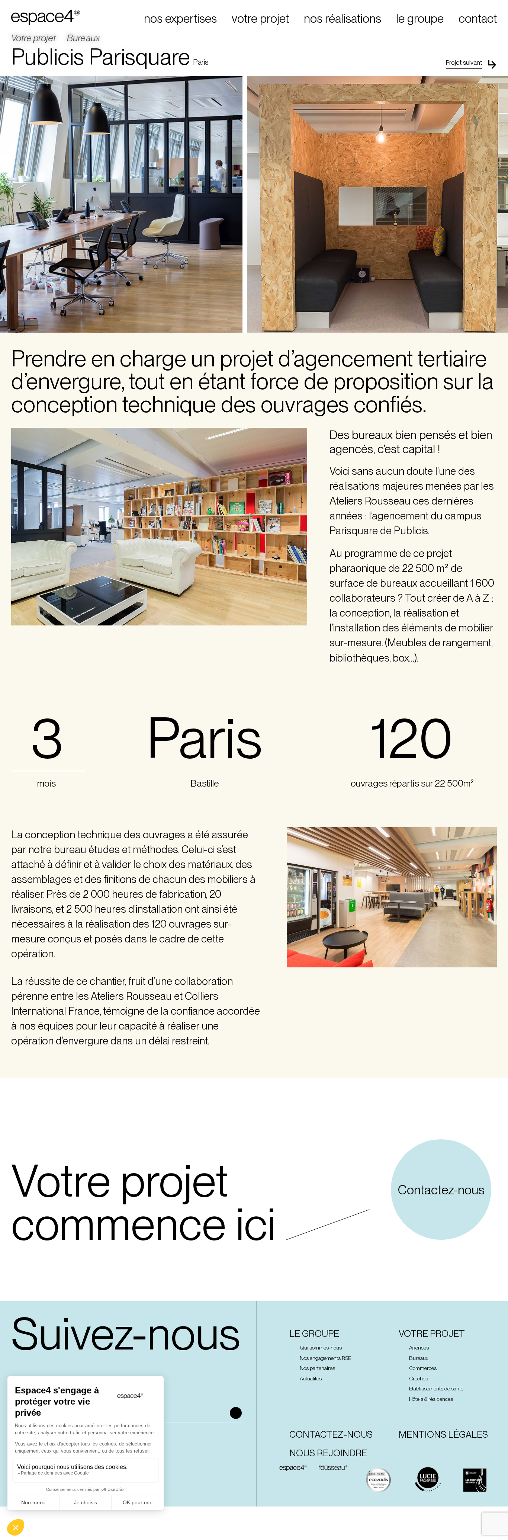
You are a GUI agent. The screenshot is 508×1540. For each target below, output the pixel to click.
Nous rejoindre (328, 1453)
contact (478, 19)
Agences (419, 1348)
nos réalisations (342, 19)
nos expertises (180, 19)
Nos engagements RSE (325, 1358)
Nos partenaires (317, 1368)
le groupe (420, 19)
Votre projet (33, 38)
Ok (236, 1413)
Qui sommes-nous (321, 1348)
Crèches (418, 1378)
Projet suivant (464, 62)
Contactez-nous (441, 1189)
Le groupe (314, 1333)
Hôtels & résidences (431, 1399)
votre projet (260, 19)
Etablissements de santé (436, 1389)
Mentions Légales (443, 1434)
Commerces (423, 1368)
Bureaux (83, 38)
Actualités (311, 1378)
